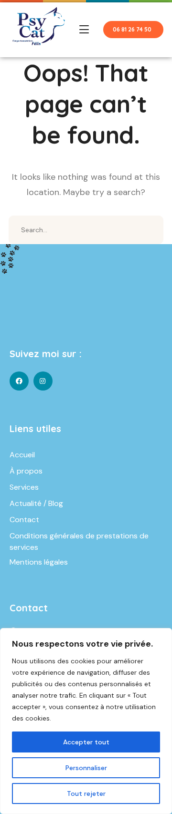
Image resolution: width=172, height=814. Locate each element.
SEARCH (149, 230)
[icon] (19, 381)
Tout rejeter (86, 793)
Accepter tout (86, 742)
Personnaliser (86, 767)
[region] (86, 721)
